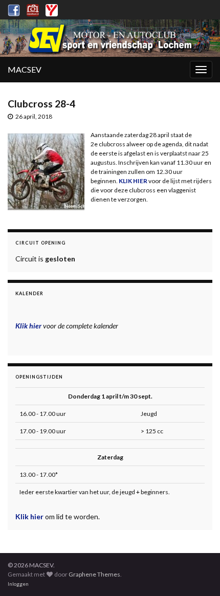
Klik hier (30, 516)
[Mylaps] (52, 8)
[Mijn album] (33, 8)
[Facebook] (14, 8)
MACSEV (24, 69)
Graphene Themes (94, 574)
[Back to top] (197, 573)
